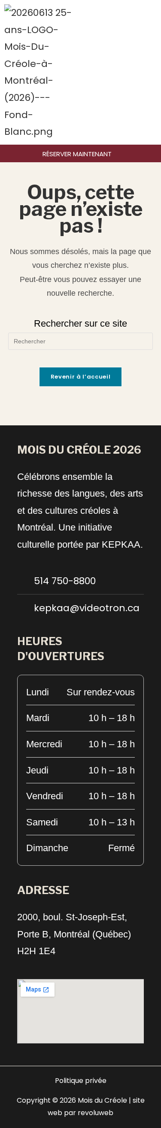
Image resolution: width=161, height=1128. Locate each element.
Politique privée (80, 1081)
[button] (154, 72)
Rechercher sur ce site (80, 323)
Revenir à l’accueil (80, 377)
